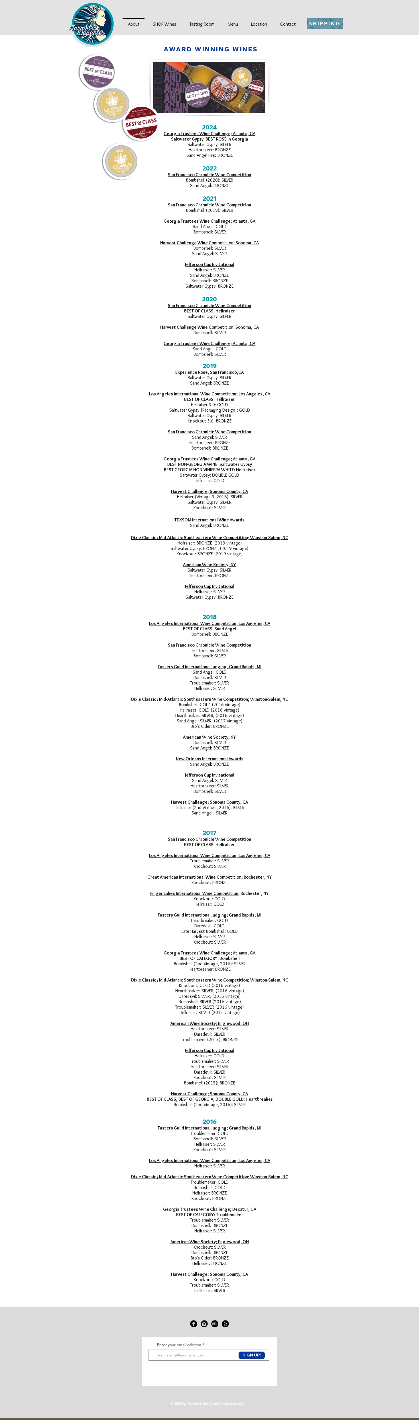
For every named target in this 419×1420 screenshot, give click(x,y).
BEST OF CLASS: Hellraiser (209, 311)
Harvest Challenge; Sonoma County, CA (209, 1274)
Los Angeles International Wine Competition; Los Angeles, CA (209, 394)
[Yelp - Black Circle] (225, 1323)
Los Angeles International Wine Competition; (194, 623)
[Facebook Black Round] (193, 1323)
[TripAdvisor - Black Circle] (214, 1323)
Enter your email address (179, 1345)
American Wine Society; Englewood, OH (209, 1023)
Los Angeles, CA (254, 623)
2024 (209, 127)
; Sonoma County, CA (228, 491)
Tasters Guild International (184, 915)
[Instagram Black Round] (204, 1323)
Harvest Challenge (189, 491)
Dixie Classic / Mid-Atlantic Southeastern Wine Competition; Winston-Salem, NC (209, 980)
